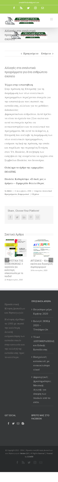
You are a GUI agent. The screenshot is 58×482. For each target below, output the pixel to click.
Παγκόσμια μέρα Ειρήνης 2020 (42, 311)
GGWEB (30, 456)
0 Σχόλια (35, 194)
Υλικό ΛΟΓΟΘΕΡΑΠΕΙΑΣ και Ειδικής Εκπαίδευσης (42, 343)
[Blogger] (23, 423)
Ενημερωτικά (23, 194)
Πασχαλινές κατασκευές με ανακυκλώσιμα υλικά (41, 363)
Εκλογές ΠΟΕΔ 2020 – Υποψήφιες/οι (41, 325)
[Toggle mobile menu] (51, 19)
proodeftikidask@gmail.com (29, 2)
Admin (9, 191)
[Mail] (18, 423)
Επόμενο (46, 53)
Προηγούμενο (30, 53)
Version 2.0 (24, 453)
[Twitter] (13, 423)
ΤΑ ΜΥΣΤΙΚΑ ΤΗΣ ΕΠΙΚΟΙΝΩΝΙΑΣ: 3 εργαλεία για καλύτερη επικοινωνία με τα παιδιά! (14, 268)
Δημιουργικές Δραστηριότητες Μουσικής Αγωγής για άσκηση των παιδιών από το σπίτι (42, 390)
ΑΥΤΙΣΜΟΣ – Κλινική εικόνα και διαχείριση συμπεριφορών (41, 263)
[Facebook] (8, 423)
